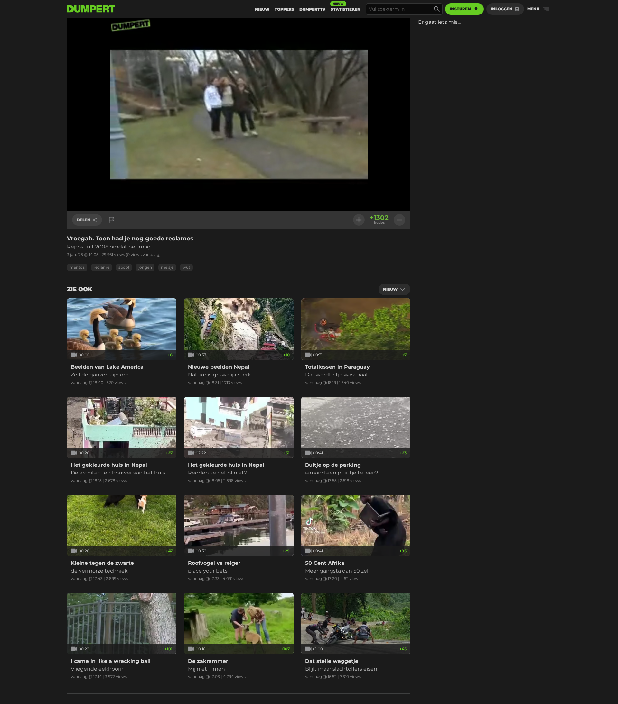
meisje (167, 267)
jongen (145, 267)
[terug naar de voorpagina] (91, 9)
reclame (101, 267)
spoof (123, 267)
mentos (77, 267)
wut (186, 267)
